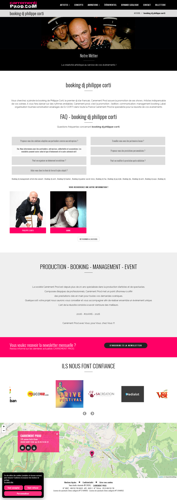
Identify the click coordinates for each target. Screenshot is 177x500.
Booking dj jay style (114, 178)
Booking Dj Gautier (64, 178)
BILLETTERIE (160, 5)
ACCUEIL (137, 13)
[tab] (49, 141)
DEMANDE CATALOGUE (130, 5)
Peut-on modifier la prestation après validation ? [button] (127, 160)
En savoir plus (8, 482)
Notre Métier (89, 55)
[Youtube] (34, 448)
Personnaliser (23, 493)
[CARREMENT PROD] (23, 4)
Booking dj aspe (151, 178)
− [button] (4, 430)
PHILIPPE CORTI (28, 230)
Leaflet (160, 477)
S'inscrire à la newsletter (126, 345)
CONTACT (147, 5)
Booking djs (127, 178)
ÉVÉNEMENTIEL (110, 5)
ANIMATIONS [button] (93, 5)
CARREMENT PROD (99, 485)
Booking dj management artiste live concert (27, 178)
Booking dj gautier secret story (83, 178)
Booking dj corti (50, 178)
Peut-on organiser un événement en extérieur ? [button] (49, 160)
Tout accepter (13, 487)
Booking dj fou (101, 178)
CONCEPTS (78, 5)
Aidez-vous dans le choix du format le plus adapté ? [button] (49, 170)
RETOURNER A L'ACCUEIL (88, 239)
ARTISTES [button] (64, 5)
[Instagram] (28, 448)
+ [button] (4, 426)
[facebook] (22, 448)
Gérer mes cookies (106, 482)
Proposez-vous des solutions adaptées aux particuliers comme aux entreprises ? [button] (49, 141)
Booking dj (161, 178)
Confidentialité (88, 482)
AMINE (68, 230)
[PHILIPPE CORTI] (88, 32)
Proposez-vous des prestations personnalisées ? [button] (128, 150)
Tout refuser (32, 487)
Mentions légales (70, 482)
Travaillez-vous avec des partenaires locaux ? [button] (128, 141)
